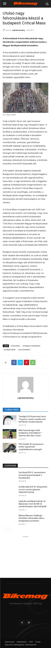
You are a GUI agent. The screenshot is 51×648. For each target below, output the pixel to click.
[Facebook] (14, 362)
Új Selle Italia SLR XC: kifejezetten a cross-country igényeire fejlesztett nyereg (33, 489)
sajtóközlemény (18, 30)
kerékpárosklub (10, 350)
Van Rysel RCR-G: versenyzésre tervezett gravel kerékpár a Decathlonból (32, 475)
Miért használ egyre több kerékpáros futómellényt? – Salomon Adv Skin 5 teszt (30, 433)
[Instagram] (29, 622)
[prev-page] (4, 457)
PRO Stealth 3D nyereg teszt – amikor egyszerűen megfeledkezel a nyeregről (32, 447)
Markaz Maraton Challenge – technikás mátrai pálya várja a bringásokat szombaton (31, 518)
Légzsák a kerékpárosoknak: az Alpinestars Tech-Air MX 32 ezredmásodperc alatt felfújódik (32, 504)
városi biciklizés (24, 350)
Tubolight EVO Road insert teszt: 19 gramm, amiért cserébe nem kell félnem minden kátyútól (32, 419)
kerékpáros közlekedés (31, 346)
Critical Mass (15, 346)
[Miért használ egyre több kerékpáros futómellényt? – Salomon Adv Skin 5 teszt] (9, 434)
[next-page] (8, 457)
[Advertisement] (25, 555)
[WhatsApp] (32, 362)
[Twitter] (20, 362)
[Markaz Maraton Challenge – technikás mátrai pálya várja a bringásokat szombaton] (9, 519)
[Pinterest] (26, 362)
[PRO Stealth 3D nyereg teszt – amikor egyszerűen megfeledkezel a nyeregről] (9, 447)
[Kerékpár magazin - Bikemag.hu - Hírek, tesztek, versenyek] (25, 3)
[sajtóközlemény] (4, 30)
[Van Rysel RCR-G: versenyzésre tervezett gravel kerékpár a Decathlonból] (9, 476)
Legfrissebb (10, 466)
